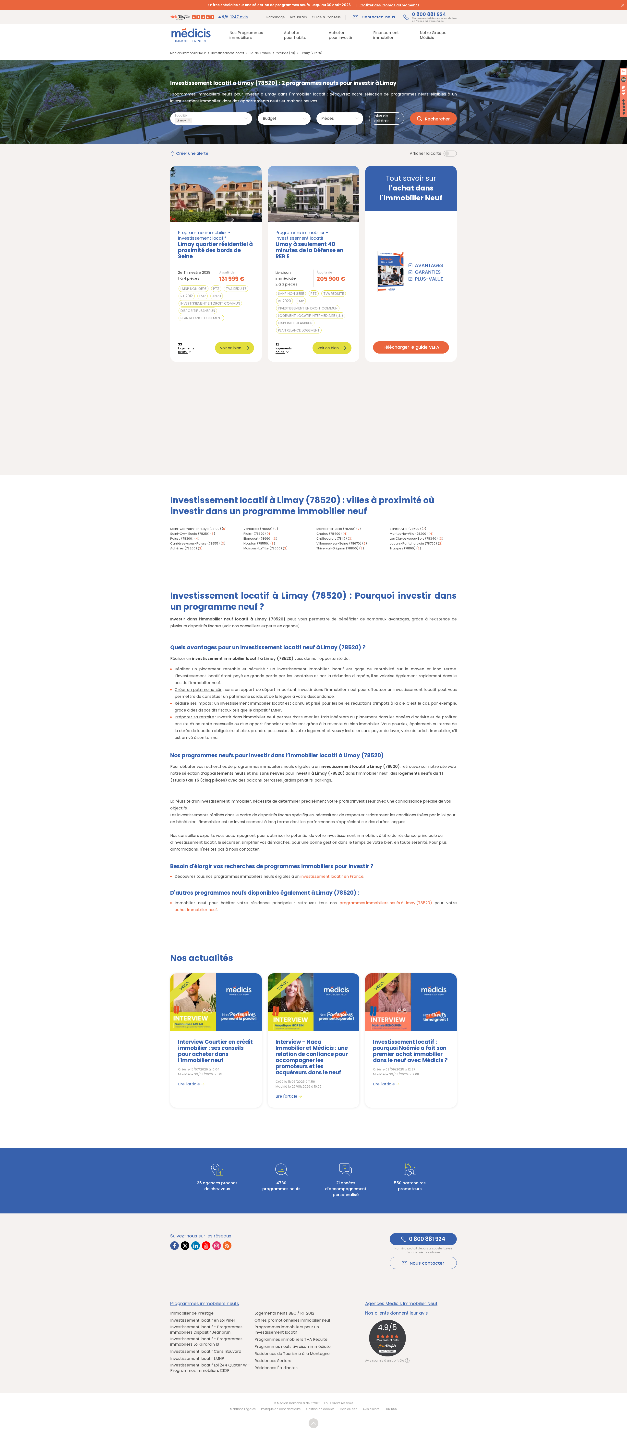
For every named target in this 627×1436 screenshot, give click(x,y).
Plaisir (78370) (254, 533)
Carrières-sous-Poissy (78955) (195, 543)
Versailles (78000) (257, 528)
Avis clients (371, 1409)
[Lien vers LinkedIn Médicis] (195, 1245)
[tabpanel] (216, 1040)
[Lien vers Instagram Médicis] (216, 1245)
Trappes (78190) (402, 548)
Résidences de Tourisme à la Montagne (292, 1353)
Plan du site (348, 1409)
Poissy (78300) (181, 538)
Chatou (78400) (329, 533)
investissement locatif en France (332, 876)
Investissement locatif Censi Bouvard (205, 1351)
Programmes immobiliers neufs (204, 1303)
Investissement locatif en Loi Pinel (202, 1320)
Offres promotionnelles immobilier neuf (292, 1320)
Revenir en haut (313, 1423)
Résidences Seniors (272, 1361)
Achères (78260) (183, 548)
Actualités (298, 17)
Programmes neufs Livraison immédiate (292, 1346)
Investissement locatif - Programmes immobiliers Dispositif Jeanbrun (206, 1329)
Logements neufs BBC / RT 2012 (284, 1313)
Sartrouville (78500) (405, 528)
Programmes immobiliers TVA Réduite (290, 1339)
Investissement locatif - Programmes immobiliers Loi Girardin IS (206, 1341)
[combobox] (211, 118)
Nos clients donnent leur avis (396, 1313)
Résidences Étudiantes (276, 1368)
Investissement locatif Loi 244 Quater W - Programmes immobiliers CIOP (210, 1368)
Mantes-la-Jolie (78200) (335, 528)
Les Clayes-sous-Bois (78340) (414, 538)
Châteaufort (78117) (331, 538)
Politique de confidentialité (281, 1409)
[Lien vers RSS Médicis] (227, 1245)
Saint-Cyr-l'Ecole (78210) (189, 533)
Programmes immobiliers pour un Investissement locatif (286, 1329)
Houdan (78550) (256, 543)
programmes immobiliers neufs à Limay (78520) (385, 903)
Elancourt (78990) (257, 538)
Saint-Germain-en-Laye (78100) (195, 528)
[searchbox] (194, 121)
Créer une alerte (192, 153)
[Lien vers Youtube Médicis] (206, 1245)
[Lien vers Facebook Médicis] (174, 1245)
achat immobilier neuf (196, 910)
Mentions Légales (243, 1409)
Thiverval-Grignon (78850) (337, 548)
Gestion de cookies (320, 1409)
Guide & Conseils (326, 17)
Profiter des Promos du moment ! (389, 5)
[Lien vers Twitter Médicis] (185, 1245)
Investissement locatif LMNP (197, 1358)
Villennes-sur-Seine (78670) (338, 543)
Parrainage (275, 17)
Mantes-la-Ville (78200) (409, 533)
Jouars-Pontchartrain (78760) (413, 543)
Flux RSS (391, 1409)
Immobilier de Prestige (192, 1313)
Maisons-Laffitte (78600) (262, 548)
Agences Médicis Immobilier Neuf (401, 1303)
